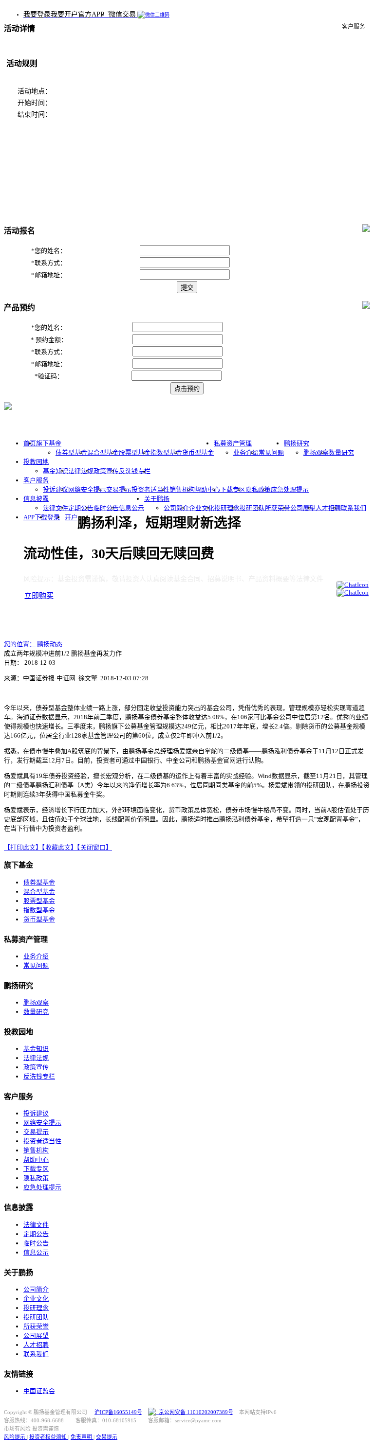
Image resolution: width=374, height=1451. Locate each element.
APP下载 (35, 517)
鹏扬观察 (316, 452)
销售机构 (182, 489)
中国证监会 (39, 1391)
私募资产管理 (233, 443)
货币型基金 (198, 452)
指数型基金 (166, 452)
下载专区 (232, 489)
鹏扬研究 (296, 443)
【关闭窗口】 (94, 847)
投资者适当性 (150, 489)
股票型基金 (134, 452)
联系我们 (353, 508)
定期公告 (81, 508)
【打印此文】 (23, 847)
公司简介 (176, 508)
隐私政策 (258, 489)
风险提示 (15, 1437)
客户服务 (36, 480)
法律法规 (81, 471)
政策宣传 (106, 471)
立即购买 (39, 596)
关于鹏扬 (156, 498)
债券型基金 (71, 452)
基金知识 (55, 471)
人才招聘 (328, 508)
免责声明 (82, 1437)
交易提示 (118, 489)
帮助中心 (207, 489)
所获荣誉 (277, 508)
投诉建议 (55, 489)
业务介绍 (246, 452)
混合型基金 (103, 452)
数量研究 (341, 452)
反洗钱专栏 (134, 471)
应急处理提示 (290, 489)
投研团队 (252, 508)
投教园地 (36, 461)
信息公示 (131, 508)
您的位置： (20, 644)
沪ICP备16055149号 (118, 1412)
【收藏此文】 (59, 847)
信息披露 (36, 498)
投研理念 (227, 508)
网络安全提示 (87, 489)
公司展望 (303, 508)
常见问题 (271, 452)
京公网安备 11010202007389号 (194, 1412)
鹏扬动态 (49, 644)
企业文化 (201, 508)
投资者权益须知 (48, 1437)
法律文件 (55, 508)
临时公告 (106, 508)
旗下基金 (48, 443)
